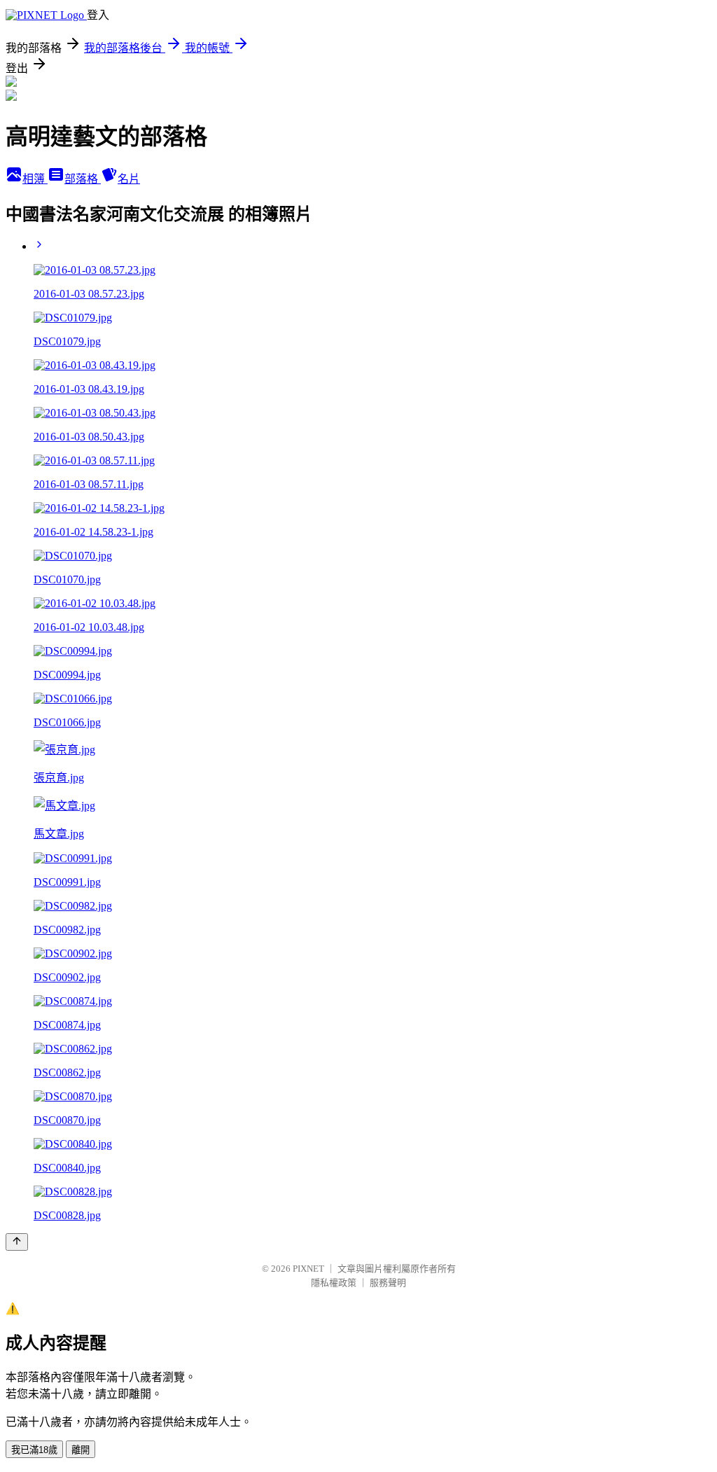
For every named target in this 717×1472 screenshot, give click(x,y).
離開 (80, 1450)
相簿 (35, 179)
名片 (129, 179)
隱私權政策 (333, 1282)
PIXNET (308, 1268)
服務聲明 (388, 1282)
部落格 (82, 179)
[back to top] (17, 1242)
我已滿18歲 (34, 1450)
